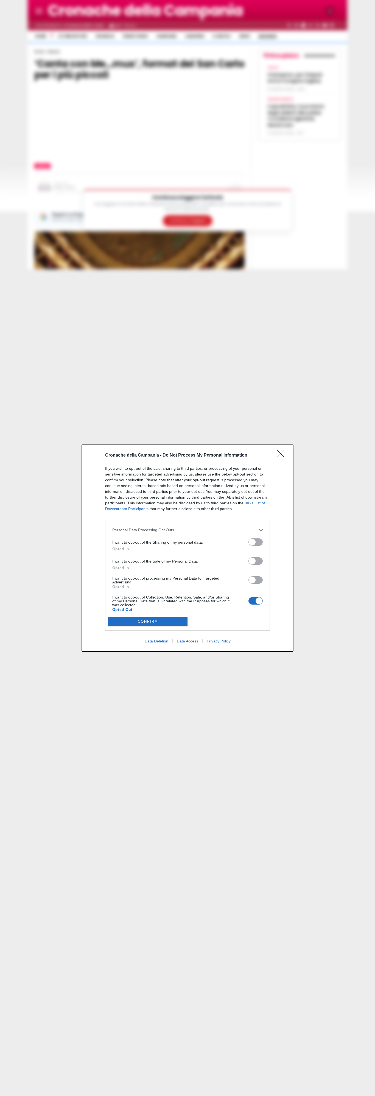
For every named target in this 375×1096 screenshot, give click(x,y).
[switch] (255, 542)
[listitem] (187, 530)
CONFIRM (148, 621)
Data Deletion (156, 641)
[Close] (282, 455)
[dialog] (187, 548)
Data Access (187, 641)
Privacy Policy (219, 641)
